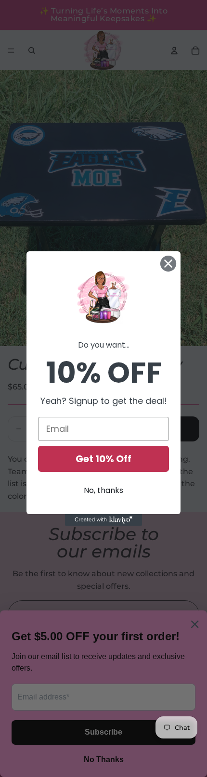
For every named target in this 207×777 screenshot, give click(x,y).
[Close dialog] (168, 263)
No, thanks (103, 490)
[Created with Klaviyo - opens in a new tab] (103, 520)
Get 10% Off (103, 459)
